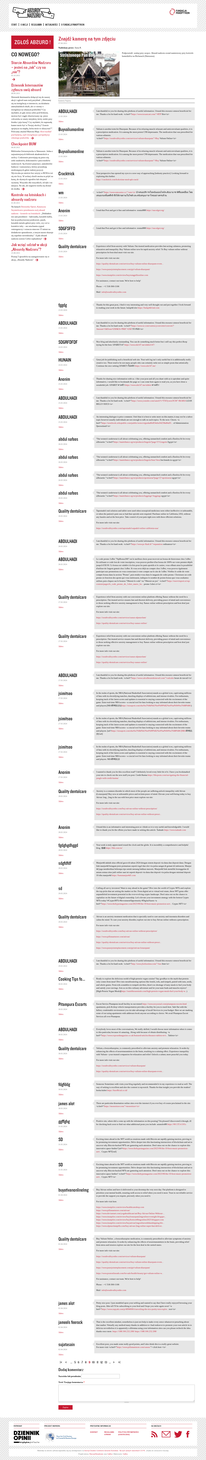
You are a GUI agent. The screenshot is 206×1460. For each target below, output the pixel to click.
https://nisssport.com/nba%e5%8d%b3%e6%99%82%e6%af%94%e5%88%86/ (156, 705)
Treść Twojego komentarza (71, 1382)
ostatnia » (119, 1361)
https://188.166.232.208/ (123, 1331)
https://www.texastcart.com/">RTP (146, 114)
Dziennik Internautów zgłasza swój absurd (27, 87)
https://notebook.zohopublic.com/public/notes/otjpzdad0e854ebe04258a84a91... (137, 423)
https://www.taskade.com (175, 830)
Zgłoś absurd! (32, 42)
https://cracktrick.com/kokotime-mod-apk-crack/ (117, 179)
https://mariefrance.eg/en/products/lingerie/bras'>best (137, 460)
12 (101, 1362)
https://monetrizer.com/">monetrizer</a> (122, 1106)
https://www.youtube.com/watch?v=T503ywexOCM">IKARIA (158, 401)
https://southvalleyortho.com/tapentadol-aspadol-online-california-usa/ (127, 528)
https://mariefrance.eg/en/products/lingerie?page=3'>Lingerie (140, 442)
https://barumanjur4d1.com (124, 875)
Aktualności (51, 24)
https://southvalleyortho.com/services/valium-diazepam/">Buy (131, 138)
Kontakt (94, 1432)
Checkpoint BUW (23, 143)
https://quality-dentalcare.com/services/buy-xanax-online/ (121, 623)
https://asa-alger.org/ (155, 210)
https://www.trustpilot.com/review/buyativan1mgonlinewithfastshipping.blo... (130, 1223)
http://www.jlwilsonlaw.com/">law (146, 964)
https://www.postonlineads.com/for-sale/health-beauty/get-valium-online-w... (129, 1273)
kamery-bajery (64, 101)
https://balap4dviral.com (148, 308)
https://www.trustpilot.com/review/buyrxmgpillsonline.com (122, 275)
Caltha (109, 1454)
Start (14, 24)
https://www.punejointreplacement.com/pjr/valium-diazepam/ (123, 269)
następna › (114, 1361)
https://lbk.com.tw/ (114, 848)
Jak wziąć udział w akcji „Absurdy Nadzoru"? (29, 247)
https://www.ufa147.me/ (145, 366)
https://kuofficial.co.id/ (117, 1090)
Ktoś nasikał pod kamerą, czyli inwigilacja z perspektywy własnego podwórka (31, 134)
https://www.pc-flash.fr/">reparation (147, 544)
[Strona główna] (33, 13)
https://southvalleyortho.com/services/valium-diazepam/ (121, 1065)
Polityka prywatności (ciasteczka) (128, 1433)
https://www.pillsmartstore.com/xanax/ (133, 1347)
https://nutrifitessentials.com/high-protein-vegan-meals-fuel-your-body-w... (154, 991)
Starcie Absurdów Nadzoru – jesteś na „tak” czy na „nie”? (31, 67)
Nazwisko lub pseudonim (69, 1376)
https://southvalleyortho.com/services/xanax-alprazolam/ (121, 617)
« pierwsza (61, 1361)
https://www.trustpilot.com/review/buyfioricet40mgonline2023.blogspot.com (130, 1219)
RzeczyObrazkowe (96, 1454)
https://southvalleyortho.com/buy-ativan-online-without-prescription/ (126, 808)
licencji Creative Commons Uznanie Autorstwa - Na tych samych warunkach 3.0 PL (114, 1450)
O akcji (24, 24)
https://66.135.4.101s (176, 1124)
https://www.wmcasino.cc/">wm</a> (120, 192)
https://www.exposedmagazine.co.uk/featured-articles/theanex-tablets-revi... (135, 1035)
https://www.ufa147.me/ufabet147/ (139, 345)
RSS (154, 1434)
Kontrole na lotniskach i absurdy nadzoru (28, 197)
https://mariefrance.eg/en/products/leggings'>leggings (137, 496)
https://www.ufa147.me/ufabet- (138, 385)
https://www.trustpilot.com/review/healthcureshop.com (120, 1207)
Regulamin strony (109, 1433)
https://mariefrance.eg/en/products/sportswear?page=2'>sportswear (142, 478)
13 (106, 1362)
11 (97, 1362)
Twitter (178, 1434)
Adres (60, 121)
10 (93, 1362)
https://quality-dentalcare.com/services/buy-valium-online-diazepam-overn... (129, 263)
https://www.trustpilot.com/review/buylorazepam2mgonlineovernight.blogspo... (131, 1216)
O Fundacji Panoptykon (72, 24)
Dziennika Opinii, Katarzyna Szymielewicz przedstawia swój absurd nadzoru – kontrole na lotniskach (28, 210)
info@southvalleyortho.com (114, 292)
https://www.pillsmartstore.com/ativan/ (113, 936)
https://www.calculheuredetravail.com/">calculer (152, 678)
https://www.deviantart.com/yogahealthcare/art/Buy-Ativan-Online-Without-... (130, 1213)
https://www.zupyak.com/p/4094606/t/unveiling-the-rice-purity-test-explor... (135, 1309)
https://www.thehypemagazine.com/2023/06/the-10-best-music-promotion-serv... (137, 904)
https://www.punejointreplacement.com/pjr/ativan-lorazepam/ (123, 948)
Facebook (187, 1434)
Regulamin (36, 24)
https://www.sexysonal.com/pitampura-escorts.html (164, 1004)
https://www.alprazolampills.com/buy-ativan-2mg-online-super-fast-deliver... (129, 1226)
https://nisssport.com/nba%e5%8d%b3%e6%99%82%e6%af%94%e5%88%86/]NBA (148, 731)
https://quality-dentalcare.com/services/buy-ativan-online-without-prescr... (128, 814)
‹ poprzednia (66, 1361)
